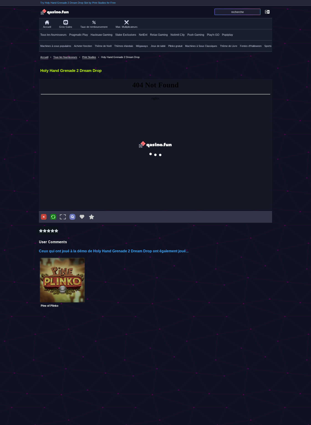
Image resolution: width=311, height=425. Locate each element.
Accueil (47, 26)
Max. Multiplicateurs (127, 26)
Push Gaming (195, 34)
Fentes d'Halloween (251, 46)
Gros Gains (65, 26)
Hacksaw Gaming (101, 34)
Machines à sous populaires (55, 46)
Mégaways (142, 46)
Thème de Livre (228, 46)
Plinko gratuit (175, 46)
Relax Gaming (159, 34)
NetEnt (143, 34)
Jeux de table (158, 46)
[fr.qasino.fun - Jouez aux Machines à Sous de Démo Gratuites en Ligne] (55, 12)
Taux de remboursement (93, 26)
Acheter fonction (83, 46)
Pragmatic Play (78, 34)
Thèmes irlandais (123, 46)
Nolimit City (178, 34)
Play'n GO (213, 34)
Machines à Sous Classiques (201, 46)
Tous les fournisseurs (53, 34)
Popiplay (227, 34)
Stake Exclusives (125, 34)
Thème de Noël (103, 46)
